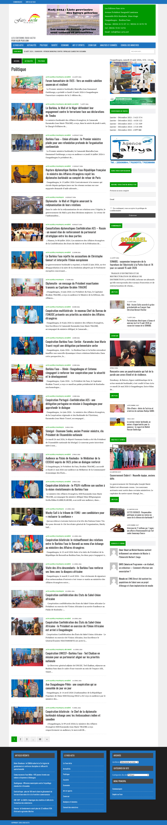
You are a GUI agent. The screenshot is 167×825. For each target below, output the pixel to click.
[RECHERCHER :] (142, 51)
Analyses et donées (118, 439)
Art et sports (78, 45)
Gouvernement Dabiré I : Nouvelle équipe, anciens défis (132, 476)
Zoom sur (92, 45)
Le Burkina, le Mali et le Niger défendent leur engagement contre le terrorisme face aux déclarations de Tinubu (75, 112)
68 (40, 739)
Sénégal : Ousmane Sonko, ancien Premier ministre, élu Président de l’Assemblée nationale (75, 433)
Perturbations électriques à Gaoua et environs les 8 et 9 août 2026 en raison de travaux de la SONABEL (141, 323)
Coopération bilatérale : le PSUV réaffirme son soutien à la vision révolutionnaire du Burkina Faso (75, 487)
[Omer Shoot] (114, 554)
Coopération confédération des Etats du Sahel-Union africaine (73, 597)
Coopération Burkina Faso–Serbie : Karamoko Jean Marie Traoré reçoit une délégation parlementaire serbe (76, 343)
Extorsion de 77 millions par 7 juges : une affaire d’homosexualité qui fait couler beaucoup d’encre (141, 531)
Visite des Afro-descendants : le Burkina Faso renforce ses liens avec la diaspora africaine (74, 569)
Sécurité (68, 104)
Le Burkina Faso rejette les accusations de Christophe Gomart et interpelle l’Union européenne (74, 258)
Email (112, 199)
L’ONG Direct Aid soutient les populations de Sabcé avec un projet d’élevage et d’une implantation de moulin (136, 582)
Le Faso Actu (18, 45)
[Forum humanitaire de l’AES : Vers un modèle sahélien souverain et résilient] (27, 92)
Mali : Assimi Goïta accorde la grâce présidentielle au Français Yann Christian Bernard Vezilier (140, 307)
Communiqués (17, 2)
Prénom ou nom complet (119, 190)
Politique (44, 45)
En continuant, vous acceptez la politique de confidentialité (128, 209)
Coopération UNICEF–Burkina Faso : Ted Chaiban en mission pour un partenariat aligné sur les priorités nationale (73, 657)
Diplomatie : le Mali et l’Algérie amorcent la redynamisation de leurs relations (69, 203)
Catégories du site (120, 775)
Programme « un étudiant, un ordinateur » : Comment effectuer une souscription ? (136, 568)
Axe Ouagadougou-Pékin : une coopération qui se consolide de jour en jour (71, 686)
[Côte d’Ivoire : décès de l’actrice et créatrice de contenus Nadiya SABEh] (117, 410)
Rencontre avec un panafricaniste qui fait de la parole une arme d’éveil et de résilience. (131, 373)
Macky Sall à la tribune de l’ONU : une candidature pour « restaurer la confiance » (75, 514)
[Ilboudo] (114, 583)
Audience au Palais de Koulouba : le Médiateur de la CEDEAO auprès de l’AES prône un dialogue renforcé (73, 460)
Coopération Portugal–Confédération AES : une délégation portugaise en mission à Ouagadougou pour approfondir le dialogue (74, 404)
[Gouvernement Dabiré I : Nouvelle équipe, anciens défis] (133, 468)
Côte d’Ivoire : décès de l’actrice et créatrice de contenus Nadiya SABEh (140, 409)
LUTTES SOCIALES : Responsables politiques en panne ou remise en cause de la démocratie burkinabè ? (140, 515)
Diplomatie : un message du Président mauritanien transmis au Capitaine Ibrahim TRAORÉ (72, 285)
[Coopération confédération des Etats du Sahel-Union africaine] (27, 606)
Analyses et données (108, 45)
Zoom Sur (114, 335)
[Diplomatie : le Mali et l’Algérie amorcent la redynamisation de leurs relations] (27, 212)
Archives (116, 762)
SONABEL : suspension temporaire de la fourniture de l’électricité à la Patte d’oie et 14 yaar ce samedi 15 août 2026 (131, 265)
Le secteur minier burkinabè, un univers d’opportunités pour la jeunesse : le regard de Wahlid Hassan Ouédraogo (138, 425)
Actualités (31, 45)
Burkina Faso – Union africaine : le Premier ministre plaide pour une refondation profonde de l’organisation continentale (74, 143)
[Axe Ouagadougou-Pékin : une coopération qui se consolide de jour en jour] (27, 695)
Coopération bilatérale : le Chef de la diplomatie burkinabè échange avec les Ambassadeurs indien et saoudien (73, 715)
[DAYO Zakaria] (114, 568)
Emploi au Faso (31, 2)
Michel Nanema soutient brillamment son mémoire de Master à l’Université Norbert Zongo (135, 553)
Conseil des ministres (130, 45)
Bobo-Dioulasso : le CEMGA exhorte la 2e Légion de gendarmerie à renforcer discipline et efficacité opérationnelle (31, 766)
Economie (65, 45)
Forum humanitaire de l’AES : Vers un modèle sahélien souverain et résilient (74, 82)
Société (54, 45)
